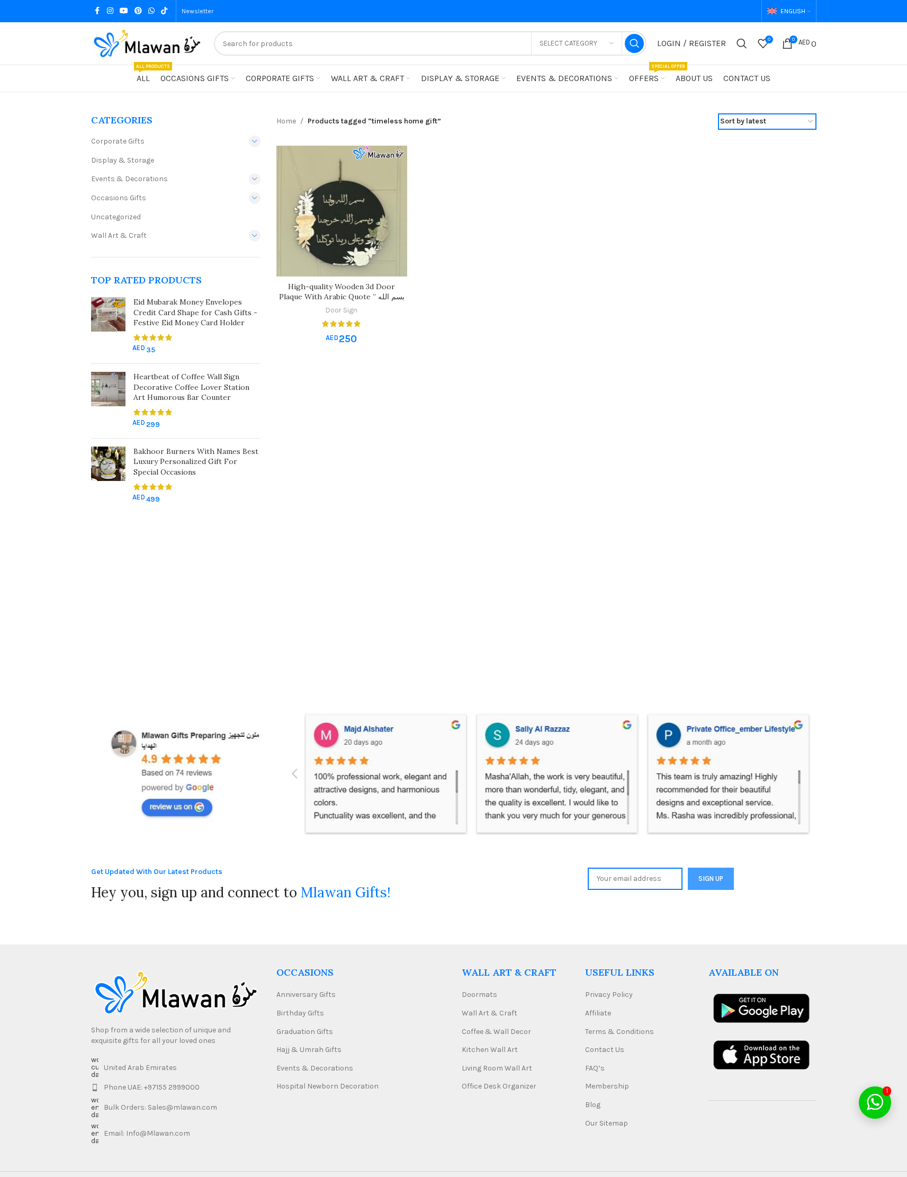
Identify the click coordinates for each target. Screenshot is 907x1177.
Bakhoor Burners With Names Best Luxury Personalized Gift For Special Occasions (195, 462)
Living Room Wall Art (497, 1068)
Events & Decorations (129, 178)
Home (286, 121)
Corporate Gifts (118, 141)
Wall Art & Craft (119, 235)
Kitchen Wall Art (490, 1049)
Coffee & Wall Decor (496, 1031)
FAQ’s (595, 1068)
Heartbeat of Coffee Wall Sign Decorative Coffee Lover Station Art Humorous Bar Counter (191, 387)
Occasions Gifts (118, 197)
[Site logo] (147, 42)
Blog (592, 1104)
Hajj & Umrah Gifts (309, 1049)
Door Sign (341, 310)
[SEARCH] (634, 43)
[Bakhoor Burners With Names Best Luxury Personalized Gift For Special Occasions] (108, 476)
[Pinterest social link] (138, 11)
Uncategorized (116, 216)
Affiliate (598, 1013)
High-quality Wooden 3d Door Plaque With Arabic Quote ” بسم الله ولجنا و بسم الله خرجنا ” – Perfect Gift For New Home (342, 302)
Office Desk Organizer (499, 1086)
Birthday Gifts (300, 1013)
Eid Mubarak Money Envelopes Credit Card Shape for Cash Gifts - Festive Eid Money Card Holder (195, 312)
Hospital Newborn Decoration (327, 1086)
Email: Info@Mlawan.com (147, 1133)
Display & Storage (122, 160)
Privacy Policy (609, 994)
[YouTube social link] (123, 11)
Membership (607, 1086)
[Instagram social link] (110, 11)
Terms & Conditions (619, 1031)
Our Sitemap (606, 1123)
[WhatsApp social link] (151, 11)
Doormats (479, 994)
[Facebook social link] (97, 11)
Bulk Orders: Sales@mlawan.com (160, 1107)
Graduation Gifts (304, 1031)
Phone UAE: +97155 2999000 (152, 1087)
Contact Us (604, 1049)
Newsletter (197, 11)
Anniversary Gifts (306, 994)
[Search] (741, 43)
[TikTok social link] (164, 11)
